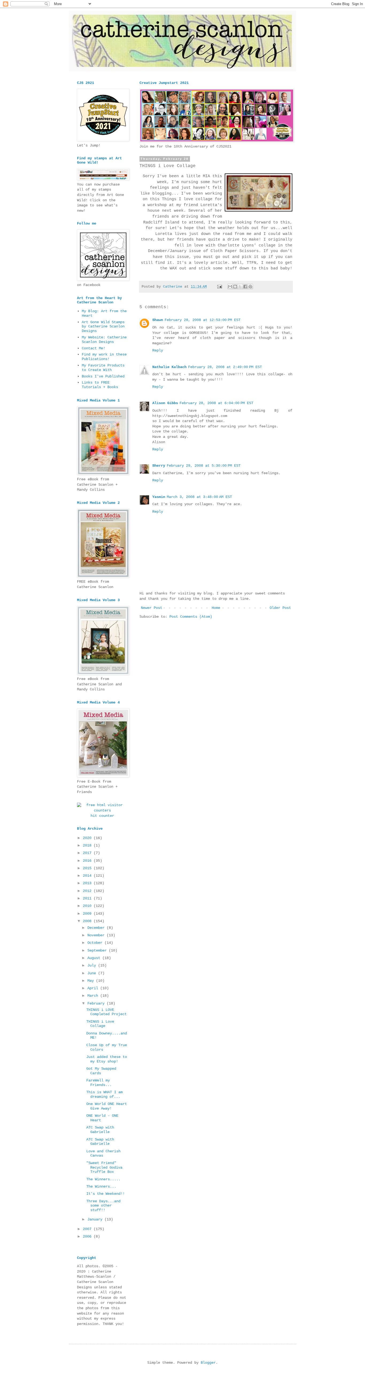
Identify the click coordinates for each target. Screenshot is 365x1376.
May (91, 981)
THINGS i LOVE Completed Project (106, 1012)
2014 (88, 875)
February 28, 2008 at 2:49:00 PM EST (225, 367)
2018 (88, 845)
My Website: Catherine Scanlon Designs (104, 339)
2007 (88, 1229)
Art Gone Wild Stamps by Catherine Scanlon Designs (103, 326)
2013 (88, 883)
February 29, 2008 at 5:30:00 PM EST (203, 465)
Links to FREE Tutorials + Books (100, 384)
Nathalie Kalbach (169, 367)
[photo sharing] (258, 210)
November (97, 935)
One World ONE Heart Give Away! (106, 1106)
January (95, 1219)
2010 (88, 906)
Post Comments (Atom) (190, 616)
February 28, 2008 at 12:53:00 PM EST (202, 320)
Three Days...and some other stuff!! (103, 1205)
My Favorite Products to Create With (103, 367)
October (95, 943)
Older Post (280, 608)
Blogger (208, 1362)
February (97, 1003)
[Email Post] (220, 287)
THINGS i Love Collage (100, 1023)
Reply (157, 350)
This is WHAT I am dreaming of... (104, 1094)
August (94, 958)
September (98, 950)
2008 (88, 921)
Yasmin (158, 497)
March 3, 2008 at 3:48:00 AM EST (199, 497)
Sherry (158, 465)
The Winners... (101, 1186)
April (93, 988)
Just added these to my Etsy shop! (106, 1059)
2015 (88, 868)
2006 (88, 1236)
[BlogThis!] (235, 286)
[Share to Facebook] (245, 286)
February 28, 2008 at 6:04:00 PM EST (216, 403)
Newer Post (151, 608)
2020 (88, 838)
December (97, 928)
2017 (88, 853)
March (93, 996)
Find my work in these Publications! (104, 356)
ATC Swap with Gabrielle (100, 1129)
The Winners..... (103, 1179)
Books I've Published (103, 376)
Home (216, 608)
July (92, 965)
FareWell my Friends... (99, 1082)
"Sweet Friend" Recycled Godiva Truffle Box (104, 1167)
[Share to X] (240, 286)
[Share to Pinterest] (250, 286)
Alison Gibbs (165, 403)
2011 (88, 898)
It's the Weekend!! (105, 1194)
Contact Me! (93, 348)
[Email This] (230, 286)
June (92, 973)
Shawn (157, 320)
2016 (88, 861)
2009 (88, 913)
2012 (88, 891)
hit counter (102, 816)
